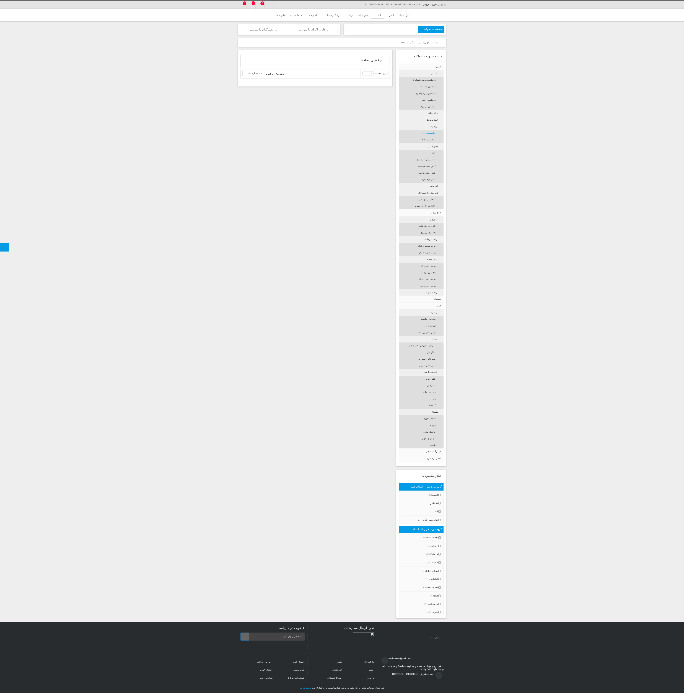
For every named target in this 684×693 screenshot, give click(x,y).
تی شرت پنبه (430, 325)
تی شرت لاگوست (428, 319)
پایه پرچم (434, 219)
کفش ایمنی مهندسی (426, 166)
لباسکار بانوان (429, 432)
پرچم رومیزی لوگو (427, 279)
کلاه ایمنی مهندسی (427, 199)
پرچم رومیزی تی (428, 272)
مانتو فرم (431, 385)
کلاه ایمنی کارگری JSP (428, 193)
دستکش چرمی (429, 100)
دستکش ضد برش (428, 86)
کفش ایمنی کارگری (427, 173)
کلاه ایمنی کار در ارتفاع (425, 206)
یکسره (432, 445)
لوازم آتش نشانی (433, 451)
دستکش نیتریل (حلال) (426, 93)
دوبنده (433, 425)
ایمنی (438, 66)
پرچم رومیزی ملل (428, 286)
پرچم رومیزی (432, 259)
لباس (438, 305)
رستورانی (434, 339)
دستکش (434, 73)
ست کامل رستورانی (427, 359)
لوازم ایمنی (433, 126)
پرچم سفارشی (431, 292)
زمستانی (437, 299)
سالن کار (431, 352)
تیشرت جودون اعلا (427, 332)
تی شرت (434, 312)
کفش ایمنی (433, 146)
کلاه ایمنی (433, 186)
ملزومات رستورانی (427, 365)
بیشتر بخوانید (435, 637)
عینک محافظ (432, 120)
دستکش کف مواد (428, 106)
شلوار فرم (431, 379)
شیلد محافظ (432, 113)
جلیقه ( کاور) (430, 418)
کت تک (432, 405)
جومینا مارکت (305, 688)
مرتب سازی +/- (255, 73)
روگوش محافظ (429, 139)
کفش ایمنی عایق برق (426, 159)
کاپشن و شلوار (429, 438)
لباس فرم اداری (431, 372)
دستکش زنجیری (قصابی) (424, 80)
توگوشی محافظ (428, 133)
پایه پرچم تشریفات (427, 226)
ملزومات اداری (429, 392)
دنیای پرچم (436, 212)
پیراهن (433, 398)
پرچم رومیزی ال (428, 266)
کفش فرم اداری (428, 179)
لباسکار (434, 412)
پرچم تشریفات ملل (427, 252)
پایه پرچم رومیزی (428, 232)
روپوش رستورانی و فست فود (422, 345)
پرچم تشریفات (431, 239)
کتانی (433, 153)
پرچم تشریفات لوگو (427, 246)
